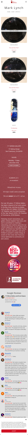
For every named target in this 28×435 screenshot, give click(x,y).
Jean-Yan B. (8, 346)
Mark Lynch (14, 50)
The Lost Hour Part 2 (14, 87)
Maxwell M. (8, 353)
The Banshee (14, 128)
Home (8, 11)
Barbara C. (8, 323)
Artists (17, 11)
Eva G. (6, 332)
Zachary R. (8, 414)
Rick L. (6, 392)
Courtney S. (8, 359)
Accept (14, 431)
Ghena (6, 378)
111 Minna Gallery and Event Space (15, 296)
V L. (6, 400)
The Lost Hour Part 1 (14, 47)
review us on (15, 305)
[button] (26, 419)
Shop (12, 11)
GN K (6, 385)
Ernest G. (7, 312)
